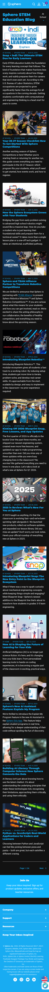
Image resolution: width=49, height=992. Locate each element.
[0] (44, 4)
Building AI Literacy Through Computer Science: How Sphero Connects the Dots (23, 771)
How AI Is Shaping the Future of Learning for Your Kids (23, 646)
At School (43, 15)
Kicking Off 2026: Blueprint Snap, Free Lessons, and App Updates (24, 430)
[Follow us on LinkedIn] (34, 979)
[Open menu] (4, 4)
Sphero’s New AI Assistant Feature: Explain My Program (21, 708)
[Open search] (33, 4)
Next (42, 868)
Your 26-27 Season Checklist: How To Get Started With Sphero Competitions (24, 144)
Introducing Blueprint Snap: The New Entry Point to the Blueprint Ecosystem (23, 579)
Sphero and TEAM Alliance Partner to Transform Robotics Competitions (22, 284)
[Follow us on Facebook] (15, 979)
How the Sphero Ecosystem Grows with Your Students (24, 214)
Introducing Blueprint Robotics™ (24, 359)
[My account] (39, 4)
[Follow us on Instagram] (21, 979)
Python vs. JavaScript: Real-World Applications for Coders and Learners (24, 836)
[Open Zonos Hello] (43, 977)
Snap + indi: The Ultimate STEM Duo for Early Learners (22, 57)
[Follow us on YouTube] (28, 979)
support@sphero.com (17, 974)
